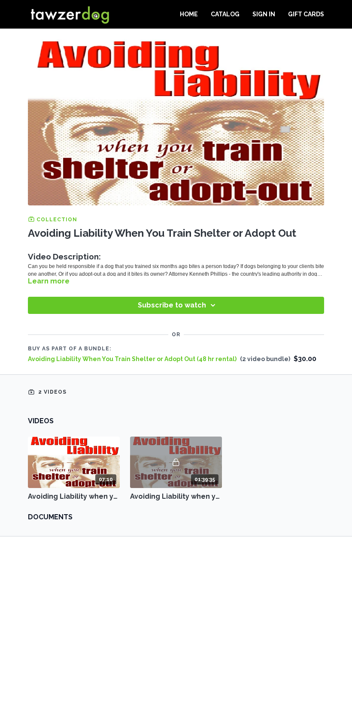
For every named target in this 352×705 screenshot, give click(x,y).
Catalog (225, 14)
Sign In (263, 14)
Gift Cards (306, 14)
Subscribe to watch (172, 305)
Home (189, 14)
